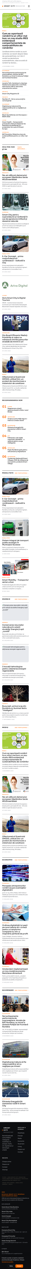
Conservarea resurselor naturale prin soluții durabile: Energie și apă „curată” (13, 628)
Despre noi (21, 1149)
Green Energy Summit (14, 1242)
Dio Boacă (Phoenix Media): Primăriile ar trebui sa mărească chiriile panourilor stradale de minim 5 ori (15, 338)
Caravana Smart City (14, 1231)
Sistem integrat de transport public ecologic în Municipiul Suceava (15, 542)
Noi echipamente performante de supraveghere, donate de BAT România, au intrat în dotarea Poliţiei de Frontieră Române (15, 1021)
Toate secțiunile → (21, 147)
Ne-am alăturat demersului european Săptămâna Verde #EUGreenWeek (15, 177)
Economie (21, 1141)
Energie (20, 1135)
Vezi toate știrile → (22, 473)
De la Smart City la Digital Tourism (13, 299)
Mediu (20, 1138)
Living (20, 1146)
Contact (20, 1152)
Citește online (6, 1161)
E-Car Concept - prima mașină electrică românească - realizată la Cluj (13, 259)
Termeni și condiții (7, 1262)
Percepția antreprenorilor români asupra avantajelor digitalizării (14, 888)
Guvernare (21, 1144)
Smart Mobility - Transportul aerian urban (15, 581)
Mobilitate (21, 1133)
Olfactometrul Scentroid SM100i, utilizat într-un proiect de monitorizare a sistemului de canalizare (14, 380)
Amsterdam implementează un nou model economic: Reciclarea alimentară (15, 971)
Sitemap (5, 1169)
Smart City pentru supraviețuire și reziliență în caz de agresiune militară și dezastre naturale (15, 218)
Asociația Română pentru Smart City (15, 3)
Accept (19, 1266)
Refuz (11, 1266)
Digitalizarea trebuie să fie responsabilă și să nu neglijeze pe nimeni (14, 1064)
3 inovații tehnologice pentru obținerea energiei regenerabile (14, 668)
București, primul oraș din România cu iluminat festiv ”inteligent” (14, 708)
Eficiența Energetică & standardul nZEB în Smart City (14, 1103)
